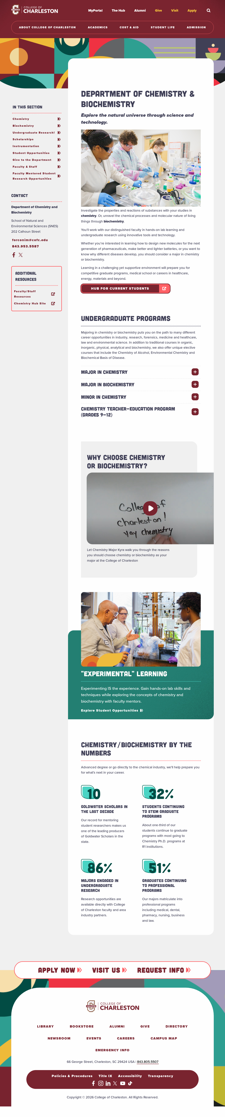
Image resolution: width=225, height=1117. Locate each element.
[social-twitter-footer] (115, 1084)
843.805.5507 (147, 1061)
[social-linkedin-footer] (108, 1084)
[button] (150, 508)
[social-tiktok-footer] (130, 1084)
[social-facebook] (13, 256)
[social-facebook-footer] (93, 1084)
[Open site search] (208, 10)
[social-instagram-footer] (100, 1084)
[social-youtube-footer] (122, 1084)
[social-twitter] (21, 256)
